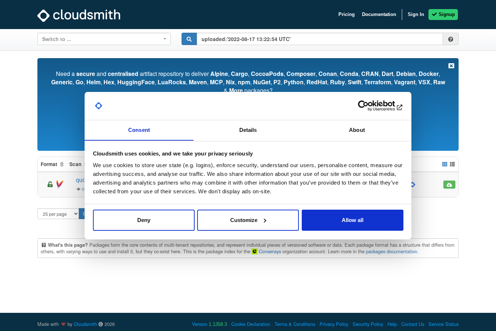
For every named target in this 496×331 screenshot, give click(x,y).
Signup (446, 14)
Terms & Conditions (295, 323)
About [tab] (357, 129)
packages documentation (391, 251)
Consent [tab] (139, 129)
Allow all (352, 220)
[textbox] (102, 39)
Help (392, 323)
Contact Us (412, 323)
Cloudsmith (85, 323)
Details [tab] (248, 129)
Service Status (443, 323)
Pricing (346, 14)
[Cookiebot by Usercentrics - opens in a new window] (371, 105)
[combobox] (104, 39)
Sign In (416, 14)
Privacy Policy (334, 323)
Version (209, 323)
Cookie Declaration (250, 323)
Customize (243, 220)
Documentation (379, 14)
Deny (143, 220)
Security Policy (368, 323)
